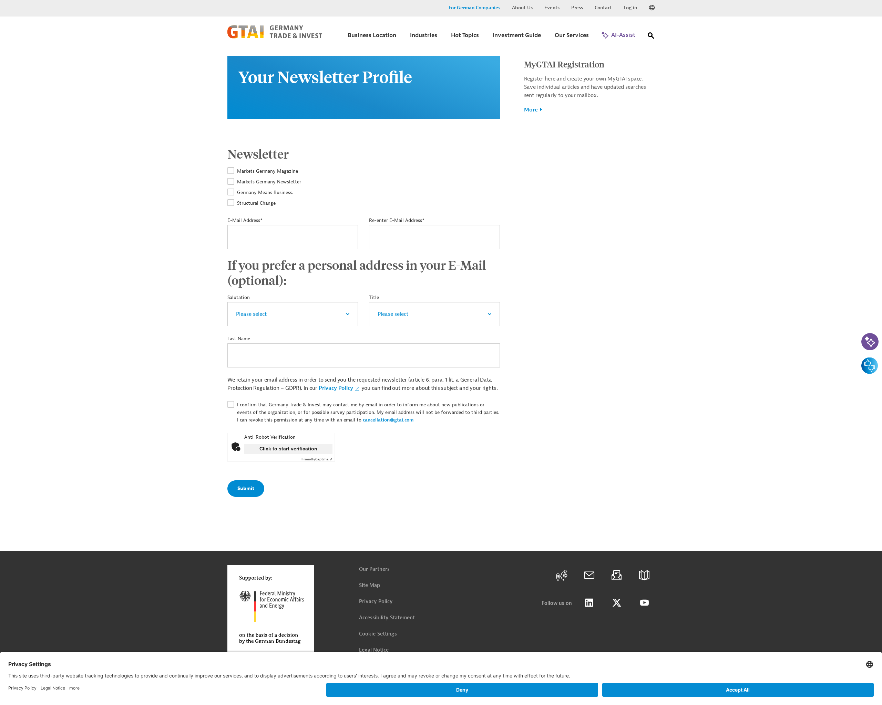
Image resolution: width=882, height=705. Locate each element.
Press (577, 8)
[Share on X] (616, 602)
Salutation (238, 297)
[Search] (651, 37)
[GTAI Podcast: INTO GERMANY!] (561, 575)
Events (552, 8)
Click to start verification (288, 448)
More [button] (531, 109)
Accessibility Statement (387, 618)
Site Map (369, 585)
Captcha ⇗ (316, 459)
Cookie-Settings (378, 634)
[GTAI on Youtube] (644, 602)
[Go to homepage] (274, 36)
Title (374, 297)
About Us (522, 8)
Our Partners (374, 569)
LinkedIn (589, 602)
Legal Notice (374, 650)
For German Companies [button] (474, 8)
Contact (603, 8)
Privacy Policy (336, 388)
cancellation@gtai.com (388, 420)
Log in (630, 8)
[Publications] (644, 575)
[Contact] (589, 575)
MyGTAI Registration (564, 64)
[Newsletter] (616, 575)
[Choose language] (652, 8)
